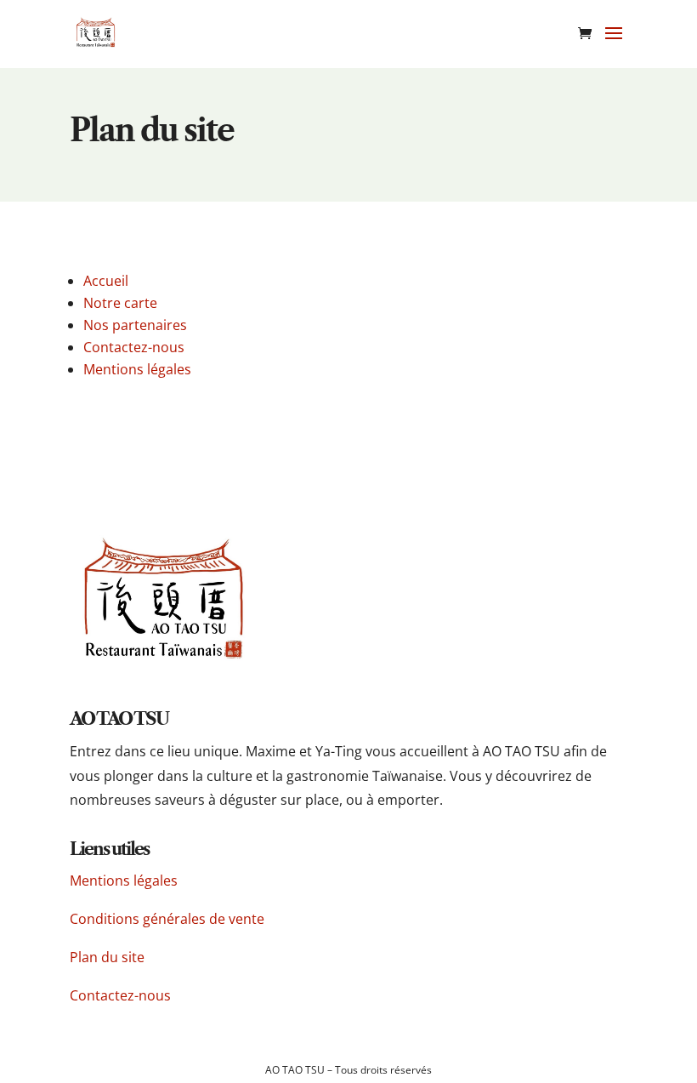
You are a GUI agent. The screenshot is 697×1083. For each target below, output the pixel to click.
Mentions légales (137, 369)
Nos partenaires (135, 325)
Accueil (105, 280)
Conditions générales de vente (167, 918)
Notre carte (120, 303)
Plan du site (109, 957)
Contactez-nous (133, 347)
